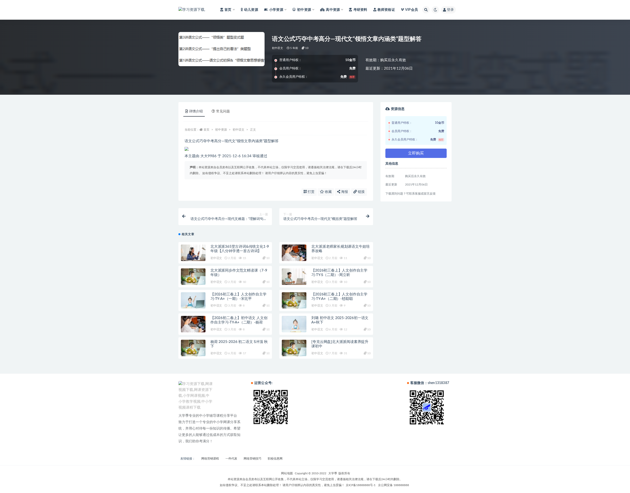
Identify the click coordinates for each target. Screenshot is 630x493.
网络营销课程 (210, 458)
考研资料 (360, 10)
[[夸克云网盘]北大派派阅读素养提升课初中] (294, 348)
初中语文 (277, 48)
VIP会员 (411, 10)
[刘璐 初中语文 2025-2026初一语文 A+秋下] (294, 324)
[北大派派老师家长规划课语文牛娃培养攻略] (294, 253)
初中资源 (221, 129)
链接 (361, 192)
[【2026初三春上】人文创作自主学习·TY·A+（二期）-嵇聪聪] (294, 300)
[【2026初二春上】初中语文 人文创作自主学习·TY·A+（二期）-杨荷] (193, 324)
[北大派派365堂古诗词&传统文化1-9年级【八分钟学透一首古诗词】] (193, 253)
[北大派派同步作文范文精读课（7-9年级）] (193, 276)
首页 (206, 129)
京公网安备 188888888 (393, 485)
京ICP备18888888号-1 (361, 485)
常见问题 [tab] (223, 111)
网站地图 (287, 473)
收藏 (328, 192)
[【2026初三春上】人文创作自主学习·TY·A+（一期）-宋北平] (193, 300)
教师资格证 (386, 10)
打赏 (311, 192)
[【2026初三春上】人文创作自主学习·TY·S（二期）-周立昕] (294, 276)
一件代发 (231, 458)
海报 (344, 192)
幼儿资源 (251, 10)
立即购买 (416, 153)
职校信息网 (275, 458)
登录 (450, 10)
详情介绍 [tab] (196, 111)
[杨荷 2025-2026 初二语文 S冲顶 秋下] (193, 348)
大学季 (332, 473)
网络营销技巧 (252, 458)
